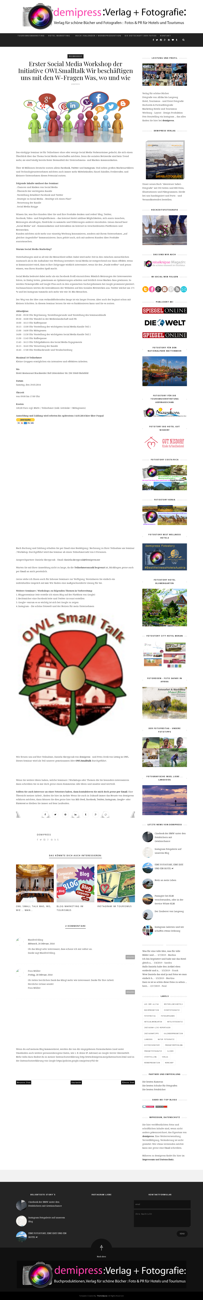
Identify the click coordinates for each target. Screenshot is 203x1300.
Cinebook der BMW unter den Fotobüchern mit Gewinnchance (170, 837)
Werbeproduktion (152, 1063)
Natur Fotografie (166, 1039)
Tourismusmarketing (31, 35)
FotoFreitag (150, 1016)
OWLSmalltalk (83, 760)
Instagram (89, 167)
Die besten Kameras (152, 1081)
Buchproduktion (151, 1010)
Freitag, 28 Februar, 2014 (40, 974)
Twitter (75, 167)
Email (23, 571)
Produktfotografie (153, 1051)
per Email (122, 791)
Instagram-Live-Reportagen (157, 1027)
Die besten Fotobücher (154, 1089)
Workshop (75, 56)
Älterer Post (128, 1082)
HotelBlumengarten (153, 1022)
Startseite (76, 1082)
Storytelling (150, 1057)
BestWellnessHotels (173, 1004)
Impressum (148, 1159)
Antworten (130, 957)
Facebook (65, 167)
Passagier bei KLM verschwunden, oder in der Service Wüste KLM (169, 899)
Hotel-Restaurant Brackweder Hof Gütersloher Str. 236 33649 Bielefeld (52, 373)
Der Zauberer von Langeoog (169, 911)
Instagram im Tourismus (114, 906)
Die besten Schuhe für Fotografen (159, 1085)
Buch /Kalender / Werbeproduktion (98, 35)
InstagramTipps (151, 1033)
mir (46, 583)
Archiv (66, 795)
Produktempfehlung (174, 1045)
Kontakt (165, 35)
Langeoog (148, 1039)
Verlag (165, 1057)
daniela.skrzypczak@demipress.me (82, 559)
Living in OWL (121, 756)
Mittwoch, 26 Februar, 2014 (41, 943)
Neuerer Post (23, 1082)
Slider (170, 1051)
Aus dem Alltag (151, 1004)
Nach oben (101, 1256)
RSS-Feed (80, 799)
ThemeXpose (102, 1296)
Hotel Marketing (59, 35)
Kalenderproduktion (173, 1033)
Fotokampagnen (167, 1016)
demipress (85, 756)
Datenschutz (166, 1159)
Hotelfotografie (175, 1022)
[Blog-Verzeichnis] (148, 1107)
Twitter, (101, 799)
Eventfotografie (172, 1010)
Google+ (121, 799)
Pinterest (21, 803)
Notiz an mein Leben (165, 880)
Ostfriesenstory (152, 1045)
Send (182, 1234)
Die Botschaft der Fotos (140, 35)
